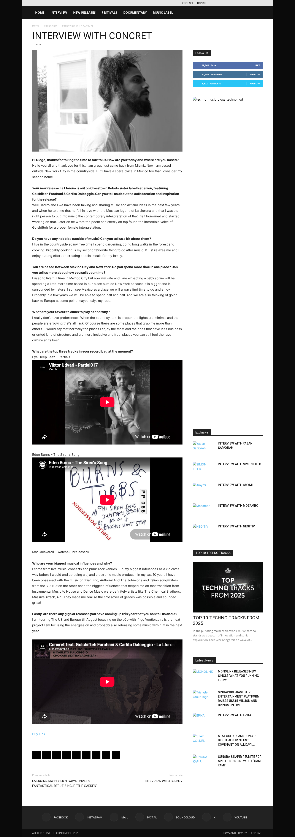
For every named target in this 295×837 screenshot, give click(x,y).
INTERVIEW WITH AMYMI (235, 485)
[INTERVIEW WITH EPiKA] (203, 720)
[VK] (56, 755)
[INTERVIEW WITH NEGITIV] (203, 531)
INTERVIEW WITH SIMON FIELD (239, 464)
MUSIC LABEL (163, 12)
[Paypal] (238, 3)
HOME (39, 12)
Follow (255, 74)
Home (36, 25)
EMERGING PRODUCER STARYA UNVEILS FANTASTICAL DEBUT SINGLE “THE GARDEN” (64, 783)
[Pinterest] (96, 755)
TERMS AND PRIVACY (234, 833)
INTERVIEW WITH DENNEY (163, 781)
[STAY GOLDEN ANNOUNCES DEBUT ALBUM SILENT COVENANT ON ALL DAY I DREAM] (203, 741)
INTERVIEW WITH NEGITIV (236, 526)
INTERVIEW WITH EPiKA (234, 715)
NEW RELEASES (84, 12)
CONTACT (187, 3)
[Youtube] (259, 3)
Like (257, 65)
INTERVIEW (59, 12)
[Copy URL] (76, 755)
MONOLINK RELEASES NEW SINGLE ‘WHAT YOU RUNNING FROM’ (238, 676)
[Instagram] (224, 3)
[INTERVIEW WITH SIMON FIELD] (203, 469)
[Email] (86, 755)
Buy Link (38, 734)
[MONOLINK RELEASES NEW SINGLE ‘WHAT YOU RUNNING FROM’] (203, 676)
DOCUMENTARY (135, 12)
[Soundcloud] (245, 3)
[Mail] (231, 3)
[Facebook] (217, 3)
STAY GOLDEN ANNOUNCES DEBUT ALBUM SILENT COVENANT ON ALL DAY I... (237, 740)
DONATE (202, 3)
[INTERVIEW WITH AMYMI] (203, 490)
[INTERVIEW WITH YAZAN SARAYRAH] (203, 448)
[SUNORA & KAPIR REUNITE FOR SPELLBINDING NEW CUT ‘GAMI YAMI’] (203, 762)
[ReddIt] (116, 755)
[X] (252, 3)
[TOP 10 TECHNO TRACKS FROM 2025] (228, 587)
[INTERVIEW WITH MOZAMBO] (203, 511)
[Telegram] (66, 755)
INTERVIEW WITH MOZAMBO (238, 505)
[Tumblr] (106, 755)
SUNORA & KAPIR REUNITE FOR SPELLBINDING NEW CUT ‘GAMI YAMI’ (240, 761)
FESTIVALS (109, 12)
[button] (257, 13)
